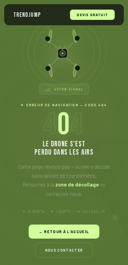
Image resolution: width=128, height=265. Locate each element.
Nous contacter (64, 250)
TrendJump (27, 15)
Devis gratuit (92, 15)
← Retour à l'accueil (64, 231)
